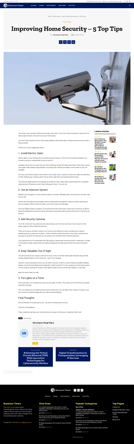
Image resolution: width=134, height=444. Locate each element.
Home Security (27, 318)
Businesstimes (9, 407)
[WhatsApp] (73, 42)
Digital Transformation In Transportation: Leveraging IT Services (73, 355)
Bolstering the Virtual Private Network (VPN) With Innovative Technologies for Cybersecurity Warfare (35, 358)
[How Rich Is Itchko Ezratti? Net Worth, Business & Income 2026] (112, 177)
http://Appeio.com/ (37, 325)
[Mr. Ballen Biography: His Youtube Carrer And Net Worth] (112, 167)
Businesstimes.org (78, 437)
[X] (65, 42)
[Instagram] (33, 343)
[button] (129, 5)
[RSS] (129, 1)
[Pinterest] (69, 42)
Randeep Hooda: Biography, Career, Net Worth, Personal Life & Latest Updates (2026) (101, 158)
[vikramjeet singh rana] (25, 333)
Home (50, 16)
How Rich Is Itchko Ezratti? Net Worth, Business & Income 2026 (100, 180)
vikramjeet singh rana (60, 35)
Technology (56, 16)
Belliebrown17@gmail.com (22, 422)
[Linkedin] (127, 1)
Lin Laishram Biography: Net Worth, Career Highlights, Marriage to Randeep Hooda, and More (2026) (101, 144)
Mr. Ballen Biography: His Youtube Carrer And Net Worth (101, 169)
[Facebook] (125, 1)
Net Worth (98, 137)
